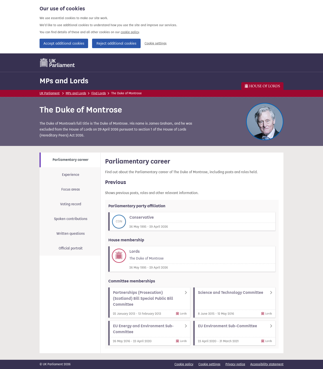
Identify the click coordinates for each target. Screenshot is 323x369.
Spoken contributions (70, 219)
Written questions (70, 233)
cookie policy (130, 32)
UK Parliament (50, 93)
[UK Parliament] (57, 62)
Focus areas (70, 189)
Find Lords (98, 93)
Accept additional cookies (64, 43)
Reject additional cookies (116, 43)
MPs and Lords (64, 80)
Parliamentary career (71, 160)
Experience (70, 175)
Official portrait (71, 248)
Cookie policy (183, 364)
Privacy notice (235, 364)
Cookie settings (156, 43)
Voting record (70, 204)
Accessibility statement (266, 364)
